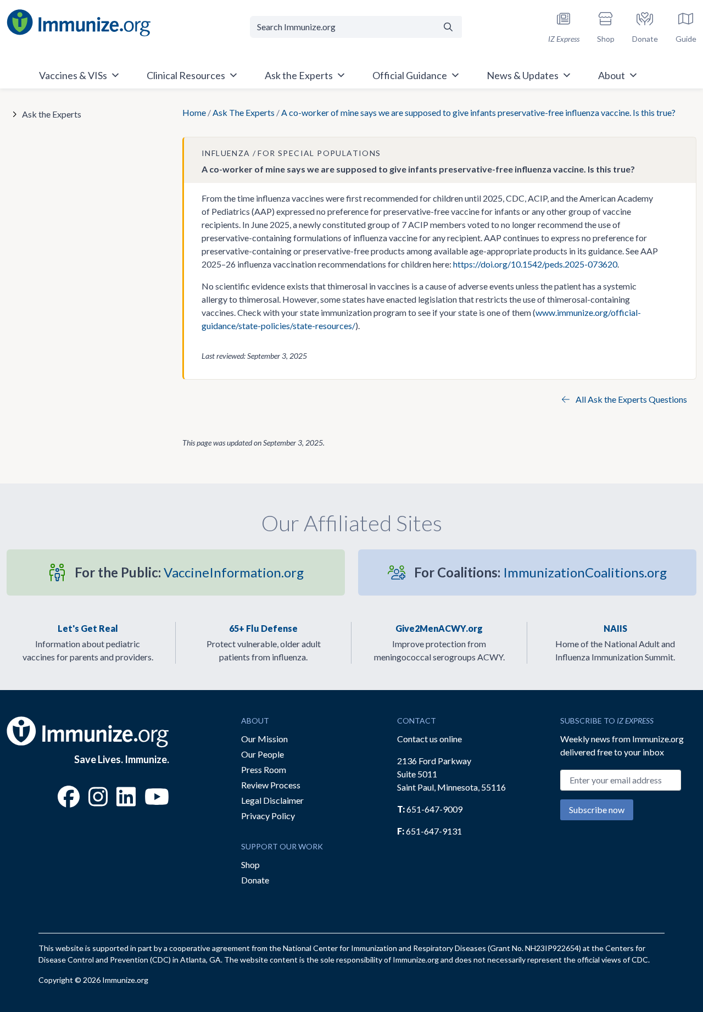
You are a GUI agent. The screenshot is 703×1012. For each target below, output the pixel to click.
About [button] (611, 75)
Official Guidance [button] (409, 75)
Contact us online (429, 738)
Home (194, 112)
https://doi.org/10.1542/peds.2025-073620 (535, 264)
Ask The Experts (244, 112)
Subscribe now (596, 809)
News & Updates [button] (523, 75)
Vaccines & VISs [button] (73, 75)
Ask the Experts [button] (299, 75)
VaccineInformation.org (189, 572)
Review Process (270, 785)
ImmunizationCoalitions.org (540, 572)
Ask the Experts (51, 114)
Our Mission (264, 738)
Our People (262, 754)
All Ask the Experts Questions (630, 399)
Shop (250, 864)
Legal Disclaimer (272, 800)
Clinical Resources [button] (186, 75)
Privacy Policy (268, 815)
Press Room (263, 769)
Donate (255, 880)
